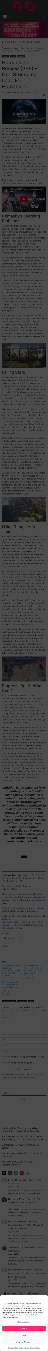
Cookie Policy (13, 1348)
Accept (24, 1328)
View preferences (24, 1342)
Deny (24, 1335)
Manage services (23, 1322)
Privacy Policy (24, 1348)
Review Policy (35, 1348)
